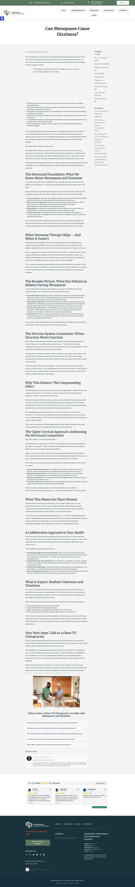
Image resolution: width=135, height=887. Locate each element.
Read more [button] (31, 803)
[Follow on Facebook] (26, 854)
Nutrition (98, 77)
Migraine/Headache (101, 67)
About (63, 10)
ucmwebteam (32, 52)
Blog (78, 824)
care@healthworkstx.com (41, 2)
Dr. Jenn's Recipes (101, 58)
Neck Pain (98, 73)
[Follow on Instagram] (33, 854)
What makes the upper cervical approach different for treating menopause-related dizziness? (55, 733)
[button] (2, 18)
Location (76, 883)
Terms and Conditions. (68, 883)
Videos (94, 15)
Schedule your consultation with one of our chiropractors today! (47, 673)
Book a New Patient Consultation (38, 843)
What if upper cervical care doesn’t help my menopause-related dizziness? (49, 744)
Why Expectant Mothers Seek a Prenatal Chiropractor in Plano (100, 125)
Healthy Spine (99, 64)
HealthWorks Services (78, 10)
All (96, 54)
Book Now (123, 3)
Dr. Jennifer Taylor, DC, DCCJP (42, 757)
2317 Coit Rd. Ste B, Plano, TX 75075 (66, 838)
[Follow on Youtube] (37, 854)
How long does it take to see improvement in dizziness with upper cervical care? (51, 739)
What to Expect (108, 10)
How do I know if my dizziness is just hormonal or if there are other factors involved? (52, 722)
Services (68, 824)
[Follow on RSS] (43, 854)
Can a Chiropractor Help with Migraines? (101, 114)
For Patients (123, 10)
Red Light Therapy (101, 86)
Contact (88, 824)
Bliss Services (94, 10)
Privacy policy (59, 883)
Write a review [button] (100, 783)
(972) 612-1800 (69, 3)
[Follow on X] (30, 854)
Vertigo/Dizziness (101, 99)
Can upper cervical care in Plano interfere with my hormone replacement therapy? (51, 728)
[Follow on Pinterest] (40, 854)
